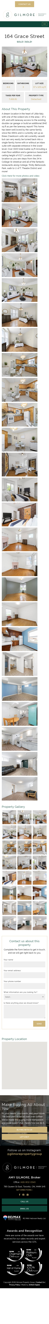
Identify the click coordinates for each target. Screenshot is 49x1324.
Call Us (24, 1201)
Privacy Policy (14, 1284)
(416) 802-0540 (28, 1181)
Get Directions (24, 1190)
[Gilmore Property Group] (24, 14)
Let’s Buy (24, 1137)
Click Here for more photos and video (20, 175)
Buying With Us (24, 1130)
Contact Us (25, 4)
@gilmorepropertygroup (24, 1154)
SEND (39, 1024)
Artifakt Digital (34, 1284)
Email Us (24, 1208)
